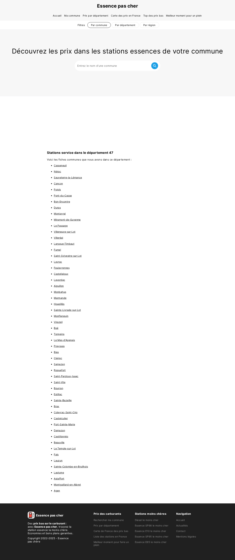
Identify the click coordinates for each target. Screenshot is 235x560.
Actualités (182, 525)
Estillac (58, 394)
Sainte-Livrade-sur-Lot (67, 309)
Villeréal (58, 237)
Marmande (60, 297)
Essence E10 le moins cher (150, 531)
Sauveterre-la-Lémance (68, 177)
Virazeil (58, 322)
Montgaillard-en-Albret (67, 484)
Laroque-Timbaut (64, 243)
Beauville (59, 442)
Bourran (58, 388)
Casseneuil (60, 165)
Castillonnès (61, 436)
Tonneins (59, 334)
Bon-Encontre (62, 201)
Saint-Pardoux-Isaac (66, 376)
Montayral (60, 213)
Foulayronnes (62, 267)
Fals (56, 454)
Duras (57, 207)
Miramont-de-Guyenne (67, 219)
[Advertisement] (117, 122)
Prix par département (95, 15)
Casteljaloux (61, 273)
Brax (56, 406)
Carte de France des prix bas (111, 531)
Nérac (57, 171)
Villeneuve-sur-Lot (64, 231)
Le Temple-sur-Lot (65, 448)
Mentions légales (186, 536)
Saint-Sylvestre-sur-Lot (68, 255)
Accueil (57, 15)
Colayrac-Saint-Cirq (66, 412)
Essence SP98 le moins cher (151, 525)
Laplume (59, 472)
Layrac (58, 261)
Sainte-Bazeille (63, 400)
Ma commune (72, 15)
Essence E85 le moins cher (151, 542)
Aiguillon (59, 285)
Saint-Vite (59, 382)
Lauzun (58, 460)
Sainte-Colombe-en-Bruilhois (71, 466)
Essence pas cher (117, 6)
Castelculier (61, 418)
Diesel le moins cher (146, 520)
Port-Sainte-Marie (64, 424)
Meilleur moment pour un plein (184, 15)
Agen (57, 490)
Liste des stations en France (110, 536)
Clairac (58, 358)
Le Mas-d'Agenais (64, 340)
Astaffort (59, 478)
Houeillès (59, 303)
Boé (56, 328)
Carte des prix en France (126, 15)
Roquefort (60, 370)
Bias (56, 352)
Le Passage (61, 225)
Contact (181, 531)
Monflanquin (61, 315)
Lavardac (59, 279)
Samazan (59, 364)
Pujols (57, 189)
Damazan (59, 430)
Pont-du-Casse (63, 195)
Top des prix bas (153, 15)
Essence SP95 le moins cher (151, 536)
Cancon (58, 183)
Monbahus (60, 291)
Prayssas (59, 346)
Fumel (57, 249)
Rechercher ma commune (109, 520)
